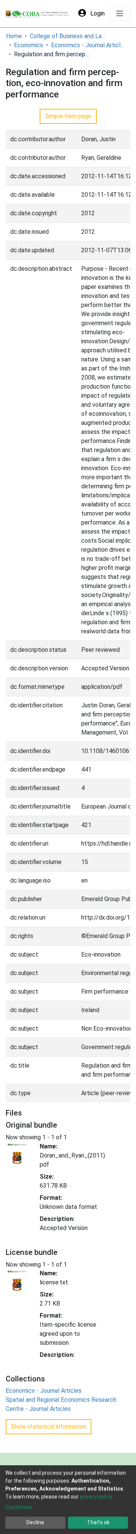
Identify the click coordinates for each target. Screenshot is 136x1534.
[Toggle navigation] (119, 13)
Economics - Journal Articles (89, 45)
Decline (35, 1522)
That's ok (98, 1522)
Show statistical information (48, 1426)
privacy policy (96, 1497)
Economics (28, 45)
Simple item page (68, 116)
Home (14, 36)
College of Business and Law (67, 36)
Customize (18, 1507)
